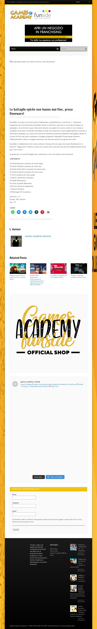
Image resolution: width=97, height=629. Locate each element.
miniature (44, 219)
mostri (50, 219)
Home (13, 2)
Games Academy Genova (25, 117)
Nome (14, 495)
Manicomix (53, 549)
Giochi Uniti (54, 551)
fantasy (37, 219)
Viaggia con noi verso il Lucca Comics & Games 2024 (18, 277)
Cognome (15, 503)
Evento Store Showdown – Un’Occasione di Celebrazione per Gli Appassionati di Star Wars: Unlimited (37, 280)
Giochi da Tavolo (49, 117)
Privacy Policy (77, 519)
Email (14, 511)
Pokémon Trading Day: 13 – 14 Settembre (82, 548)
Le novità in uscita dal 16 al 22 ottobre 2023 (58, 276)
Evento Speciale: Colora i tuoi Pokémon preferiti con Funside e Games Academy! (78, 611)
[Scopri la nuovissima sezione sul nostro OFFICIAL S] (48, 452)
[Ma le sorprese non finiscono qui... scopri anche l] (48, 410)
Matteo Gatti (81, 554)
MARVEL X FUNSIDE (81, 576)
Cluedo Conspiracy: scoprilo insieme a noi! (78, 277)
